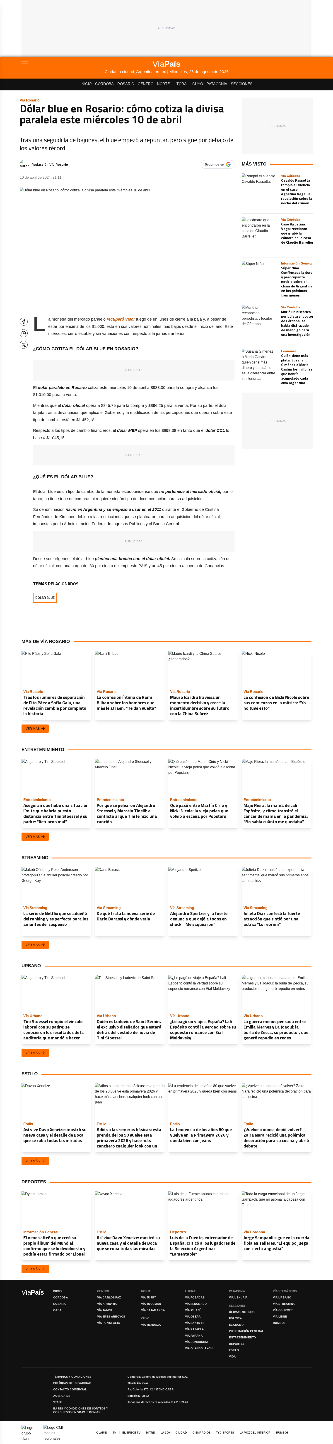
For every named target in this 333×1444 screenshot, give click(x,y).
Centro (145, 84)
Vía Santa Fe (195, 1323)
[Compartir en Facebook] (24, 322)
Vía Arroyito (107, 1304)
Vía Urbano (282, 1297)
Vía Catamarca (153, 1310)
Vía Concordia (196, 1342)
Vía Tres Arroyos (111, 1316)
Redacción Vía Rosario (49, 164)
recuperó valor (121, 319)
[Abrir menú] (63, 63)
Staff (57, 1402)
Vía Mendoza (151, 1324)
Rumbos (279, 1323)
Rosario (125, 84)
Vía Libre (280, 1316)
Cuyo (197, 84)
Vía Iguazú (193, 1310)
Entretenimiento (242, 1337)
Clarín (101, 1432)
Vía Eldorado (196, 1304)
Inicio (86, 84)
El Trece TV (131, 1432)
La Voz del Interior (255, 1432)
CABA (57, 1310)
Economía (236, 1324)
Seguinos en (214, 164)
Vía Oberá (193, 1316)
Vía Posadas (195, 1297)
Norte (163, 84)
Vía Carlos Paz (109, 1297)
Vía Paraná (194, 1335)
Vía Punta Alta (108, 1323)
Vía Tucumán (151, 1304)
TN (115, 1432)
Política (235, 1318)
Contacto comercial (70, 1389)
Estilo (234, 1350)
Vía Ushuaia (238, 1297)
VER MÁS (33, 728)
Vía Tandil (105, 1310)
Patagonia (217, 84)
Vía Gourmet (283, 1310)
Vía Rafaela (194, 1329)
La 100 (165, 1432)
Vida (232, 1356)
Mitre (150, 1432)
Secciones (242, 84)
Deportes (236, 1343)
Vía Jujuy (148, 1297)
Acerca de (61, 1395)
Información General (246, 1331)
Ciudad (181, 1432)
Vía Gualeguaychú (200, 1348)
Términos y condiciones (72, 1376)
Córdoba (104, 84)
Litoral (181, 84)
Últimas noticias (242, 1312)
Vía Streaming (284, 1304)
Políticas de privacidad (72, 1383)
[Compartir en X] (24, 345)
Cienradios (201, 1432)
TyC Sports (225, 1432)
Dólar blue (45, 597)
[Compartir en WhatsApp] (24, 333)
